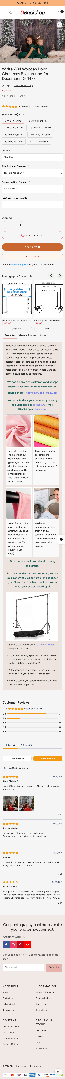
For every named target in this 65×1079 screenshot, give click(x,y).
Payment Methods (11, 1044)
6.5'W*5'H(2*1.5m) (38, 120)
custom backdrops (46, 644)
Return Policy (42, 1010)
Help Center (41, 1030)
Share (23, 95)
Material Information (45, 992)
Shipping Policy (43, 998)
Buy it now (32, 256)
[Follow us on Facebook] (6, 944)
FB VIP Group (9, 1032)
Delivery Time (9, 1010)
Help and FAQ (9, 1004)
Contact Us (8, 998)
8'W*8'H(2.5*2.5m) (40, 134)
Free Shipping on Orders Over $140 (32, 3)
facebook (40, 409)
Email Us (40, 1036)
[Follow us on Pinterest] (20, 944)
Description (9, 335)
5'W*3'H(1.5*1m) (13, 120)
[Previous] (4, 59)
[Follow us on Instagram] (13, 944)
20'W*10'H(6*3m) (39, 141)
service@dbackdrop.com (42, 392)
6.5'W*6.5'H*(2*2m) (41, 127)
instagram (39, 404)
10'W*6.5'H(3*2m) (14, 134)
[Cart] (60, 12)
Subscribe (54, 967)
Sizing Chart (41, 1004)
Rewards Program (11, 1026)
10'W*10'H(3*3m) (14, 141)
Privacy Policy (42, 1048)
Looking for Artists (11, 1038)
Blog (38, 1042)
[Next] (60, 59)
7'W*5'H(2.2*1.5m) (14, 127)
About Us (7, 992)
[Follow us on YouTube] (27, 944)
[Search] (10, 12)
